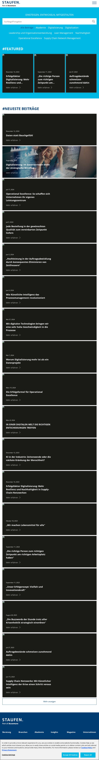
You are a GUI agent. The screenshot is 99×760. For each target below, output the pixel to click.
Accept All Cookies (70, 755)
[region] (49, 749)
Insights (54, 732)
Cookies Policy (86, 748)
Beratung (6, 732)
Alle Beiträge (27, 27)
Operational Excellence (30, 38)
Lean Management (63, 32)
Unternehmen (89, 732)
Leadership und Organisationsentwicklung (30, 32)
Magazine (71, 732)
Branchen (23, 732)
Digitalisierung (55, 27)
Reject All (88, 755)
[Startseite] (11, 3)
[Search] (93, 21)
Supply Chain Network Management (62, 38)
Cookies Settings (8, 755)
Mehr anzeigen (49, 701)
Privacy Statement (9, 750)
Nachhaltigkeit (82, 32)
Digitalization (71, 27)
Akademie (41, 27)
